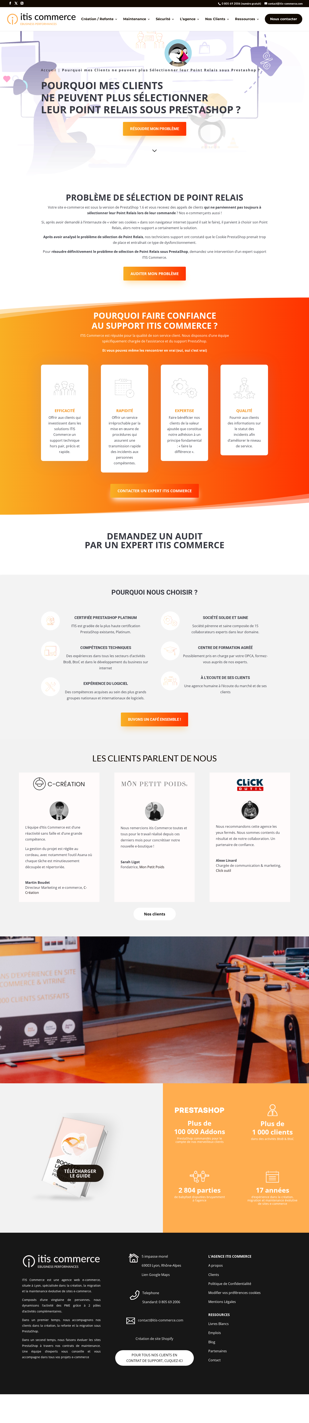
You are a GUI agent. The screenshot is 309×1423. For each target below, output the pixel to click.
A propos (215, 1265)
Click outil (223, 870)
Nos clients (154, 913)
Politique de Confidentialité (229, 1283)
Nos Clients (215, 19)
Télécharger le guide (80, 1173)
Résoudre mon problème (154, 129)
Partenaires (217, 1351)
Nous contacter (283, 19)
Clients (213, 1274)
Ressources (245, 19)
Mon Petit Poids (151, 867)
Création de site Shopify (154, 1338)
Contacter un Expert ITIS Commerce (155, 490)
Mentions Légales (222, 1301)
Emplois (214, 1332)
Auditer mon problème (155, 273)
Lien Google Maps (156, 1274)
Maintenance (134, 19)
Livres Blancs (218, 1323)
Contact (214, 1360)
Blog (211, 1342)
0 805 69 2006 (231, 3)
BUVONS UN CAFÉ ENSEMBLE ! (154, 719)
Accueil (49, 70)
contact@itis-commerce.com (160, 1320)
